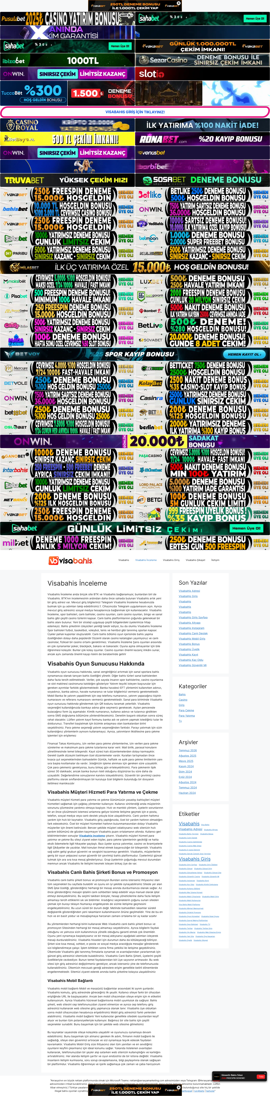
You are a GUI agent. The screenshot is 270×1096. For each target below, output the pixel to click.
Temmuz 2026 (188, 750)
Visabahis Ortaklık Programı (190, 912)
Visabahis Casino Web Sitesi (190, 846)
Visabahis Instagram (191, 628)
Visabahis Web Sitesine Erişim (209, 932)
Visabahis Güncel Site (212, 873)
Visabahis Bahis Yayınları (189, 834)
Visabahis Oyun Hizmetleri (189, 916)
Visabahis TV (205, 924)
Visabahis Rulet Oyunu (210, 916)
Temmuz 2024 (188, 787)
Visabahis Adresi (189, 590)
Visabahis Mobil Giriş (192, 638)
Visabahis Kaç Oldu (191, 660)
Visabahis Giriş (171, 560)
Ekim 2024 (185, 771)
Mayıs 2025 (186, 761)
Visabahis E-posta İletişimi (189, 850)
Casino (183, 699)
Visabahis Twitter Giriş (203, 928)
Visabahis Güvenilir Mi (193, 665)
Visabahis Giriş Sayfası (193, 617)
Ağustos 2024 (187, 782)
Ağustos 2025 (187, 755)
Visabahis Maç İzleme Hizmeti (190, 892)
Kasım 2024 (186, 766)
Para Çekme (186, 710)
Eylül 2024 (185, 777)
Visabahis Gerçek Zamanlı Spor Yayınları (195, 854)
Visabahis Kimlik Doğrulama (207, 885)
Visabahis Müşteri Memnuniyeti (191, 908)
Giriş (182, 705)
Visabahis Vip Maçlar (187, 932)
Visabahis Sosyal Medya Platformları (193, 920)
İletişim (215, 560)
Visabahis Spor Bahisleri (188, 924)
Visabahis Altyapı (189, 622)
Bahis (182, 694)
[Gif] (135, 267)
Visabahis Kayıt (188, 654)
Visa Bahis (205, 825)
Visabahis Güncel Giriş (203, 869)
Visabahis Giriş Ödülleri (208, 865)
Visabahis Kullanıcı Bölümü (189, 889)
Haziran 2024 (187, 792)
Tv (180, 721)
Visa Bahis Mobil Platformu (189, 905)
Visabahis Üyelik (189, 649)
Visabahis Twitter (186, 928)
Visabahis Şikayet (195, 560)
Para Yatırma (187, 715)
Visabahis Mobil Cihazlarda (189, 897)
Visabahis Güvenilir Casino (189, 877)
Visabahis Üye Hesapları (205, 936)
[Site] (67, 194)
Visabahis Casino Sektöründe (190, 842)
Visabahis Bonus (189, 644)
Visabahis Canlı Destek (193, 633)
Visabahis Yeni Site (186, 936)
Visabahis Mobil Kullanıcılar (190, 900)
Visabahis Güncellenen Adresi (190, 873)
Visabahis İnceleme (146, 560)
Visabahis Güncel (185, 869)
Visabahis (123, 560)
